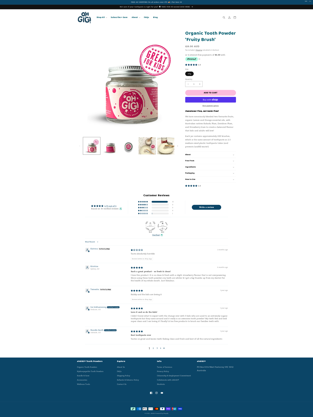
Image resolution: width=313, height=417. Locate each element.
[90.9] (150, 226)
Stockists (161, 384)
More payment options (210, 105)
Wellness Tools (83, 384)
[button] (101, 17)
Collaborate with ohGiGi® (168, 380)
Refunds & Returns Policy (128, 380)
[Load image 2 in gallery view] (110, 145)
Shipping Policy (123, 376)
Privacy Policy (163, 371)
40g (189, 74)
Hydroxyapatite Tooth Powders (90, 371)
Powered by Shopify (161, 413)
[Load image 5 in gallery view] (165, 145)
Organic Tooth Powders (87, 367)
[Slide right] (177, 145)
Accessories (82, 380)
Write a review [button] (206, 207)
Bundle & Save (83, 376)
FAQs (119, 371)
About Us (121, 367)
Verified (156, 235)
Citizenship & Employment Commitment (174, 376)
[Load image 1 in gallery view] (91, 145)
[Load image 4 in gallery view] (147, 145)
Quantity (188, 79)
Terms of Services (164, 367)
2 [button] (153, 348)
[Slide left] (79, 145)
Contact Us (122, 384)
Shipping (199, 50)
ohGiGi (153, 413)
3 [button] (157, 348)
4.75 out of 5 (110, 206)
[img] (137, 250)
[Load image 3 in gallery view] (128, 145)
